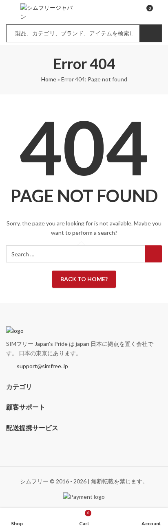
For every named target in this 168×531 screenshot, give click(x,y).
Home (48, 79)
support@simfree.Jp (42, 366)
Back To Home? (84, 278)
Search (150, 33)
